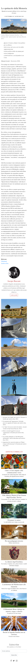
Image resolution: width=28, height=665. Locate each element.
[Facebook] (11, 661)
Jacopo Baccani (19, 16)
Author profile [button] (14, 295)
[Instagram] (16, 661)
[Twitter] (13, 661)
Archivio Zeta (4, 263)
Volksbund (4, 261)
